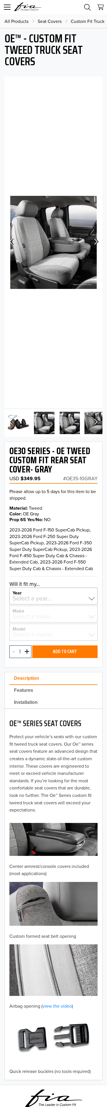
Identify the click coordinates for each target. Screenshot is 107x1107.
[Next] (95, 242)
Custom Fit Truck (87, 21)
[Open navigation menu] (7, 7)
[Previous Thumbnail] (11, 422)
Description (26, 678)
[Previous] (11, 242)
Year (17, 592)
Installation (26, 702)
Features (23, 690)
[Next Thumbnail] (95, 422)
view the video (57, 1006)
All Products (17, 21)
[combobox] (53, 598)
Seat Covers (50, 21)
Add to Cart (65, 651)
